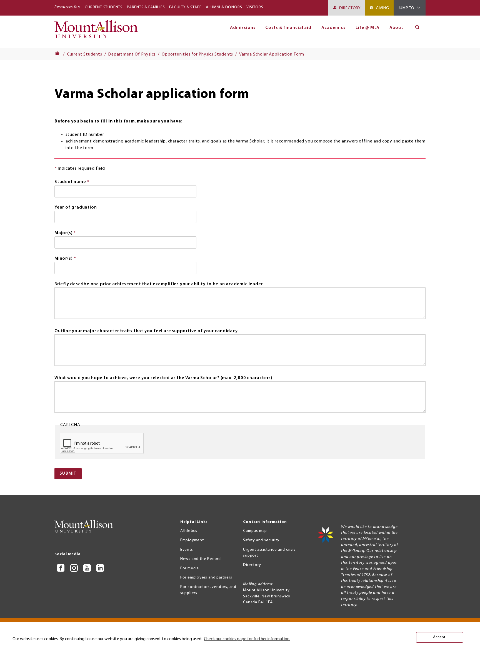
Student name (82, 182)
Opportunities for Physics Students (197, 54)
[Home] (98, 32)
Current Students (103, 7)
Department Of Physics (132, 54)
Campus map (255, 531)
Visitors (254, 7)
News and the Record (200, 559)
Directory (350, 8)
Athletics (188, 531)
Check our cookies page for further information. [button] (247, 639)
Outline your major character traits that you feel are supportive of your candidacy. (146, 331)
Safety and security (261, 540)
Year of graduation (75, 207)
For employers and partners (206, 577)
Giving (382, 8)
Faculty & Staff (185, 7)
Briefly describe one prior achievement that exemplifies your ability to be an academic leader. (159, 284)
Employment (192, 540)
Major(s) (75, 233)
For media (189, 568)
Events (186, 550)
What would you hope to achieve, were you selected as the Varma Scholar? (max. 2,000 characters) (163, 378)
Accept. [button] (439, 637)
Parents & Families (146, 7)
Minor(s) (75, 259)
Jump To (406, 8)
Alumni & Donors (224, 7)
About (396, 28)
